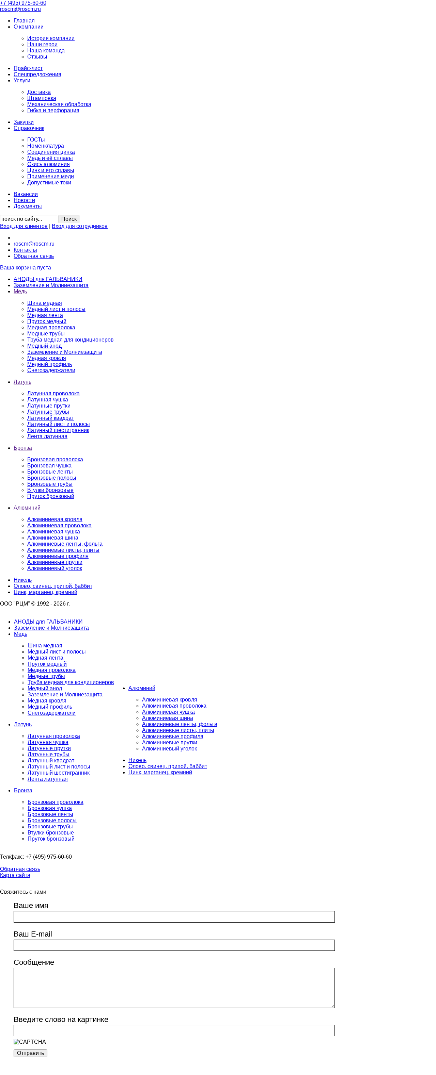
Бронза (23, 790)
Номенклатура (45, 146)
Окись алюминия (48, 164)
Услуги (22, 80)
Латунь (23, 724)
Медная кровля (46, 358)
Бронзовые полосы (51, 478)
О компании (29, 27)
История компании (51, 38)
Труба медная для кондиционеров (70, 340)
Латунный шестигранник (58, 430)
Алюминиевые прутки (54, 562)
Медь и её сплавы (50, 158)
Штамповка (41, 98)
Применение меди (50, 176)
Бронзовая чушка (49, 465)
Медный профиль (49, 364)
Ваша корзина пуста (25, 267)
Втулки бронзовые (50, 490)
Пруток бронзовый (50, 496)
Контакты (25, 250)
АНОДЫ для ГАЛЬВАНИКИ (48, 622)
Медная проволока (51, 327)
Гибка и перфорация (53, 110)
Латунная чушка (47, 399)
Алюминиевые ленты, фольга (65, 544)
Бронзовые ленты (50, 472)
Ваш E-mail (33, 934)
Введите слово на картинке (61, 1019)
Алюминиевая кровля (54, 519)
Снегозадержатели (51, 370)
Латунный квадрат (50, 418)
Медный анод (44, 346)
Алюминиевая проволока (59, 525)
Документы (28, 206)
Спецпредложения (37, 74)
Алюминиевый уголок (54, 568)
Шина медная (44, 303)
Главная (24, 20)
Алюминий (141, 688)
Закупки (24, 122)
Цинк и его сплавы (50, 170)
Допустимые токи (49, 182)
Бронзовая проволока (55, 459)
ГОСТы (36, 140)
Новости (24, 200)
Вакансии (26, 194)
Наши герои (42, 44)
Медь (20, 634)
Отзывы (37, 57)
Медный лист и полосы (56, 309)
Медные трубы (46, 333)
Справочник (29, 128)
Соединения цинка (51, 152)
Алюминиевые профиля (58, 556)
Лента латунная (47, 436)
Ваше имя (31, 905)
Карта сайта (15, 875)
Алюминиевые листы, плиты (63, 550)
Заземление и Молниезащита (64, 352)
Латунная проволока (53, 393)
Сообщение (34, 962)
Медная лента (45, 315)
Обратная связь (34, 256)
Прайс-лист (28, 68)
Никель (137, 760)
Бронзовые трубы (50, 484)
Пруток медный (46, 321)
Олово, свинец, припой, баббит (167, 766)
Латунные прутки (49, 406)
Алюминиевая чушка (53, 531)
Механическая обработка (59, 104)
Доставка (39, 92)
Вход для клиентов (24, 226)
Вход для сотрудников (80, 226)
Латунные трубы (48, 412)
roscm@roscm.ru (34, 244)
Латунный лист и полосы (58, 424)
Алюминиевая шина (52, 538)
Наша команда (46, 50)
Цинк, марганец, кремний (160, 772)
